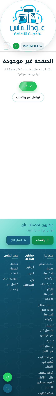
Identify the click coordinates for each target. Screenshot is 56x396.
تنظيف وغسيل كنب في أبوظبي (47, 330)
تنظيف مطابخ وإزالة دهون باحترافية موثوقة (46, 312)
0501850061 (10, 278)
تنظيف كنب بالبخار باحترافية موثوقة (47, 291)
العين (31, 273)
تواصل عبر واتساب (28, 97)
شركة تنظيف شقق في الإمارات (46, 362)
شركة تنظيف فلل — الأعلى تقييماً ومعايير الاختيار (45, 380)
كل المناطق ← (28, 285)
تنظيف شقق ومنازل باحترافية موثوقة (46, 271)
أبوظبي (30, 267)
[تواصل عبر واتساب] (16, 46)
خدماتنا (28, 86)
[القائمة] (6, 46)
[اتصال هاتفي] (7, 388)
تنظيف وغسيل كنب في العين (47, 346)
